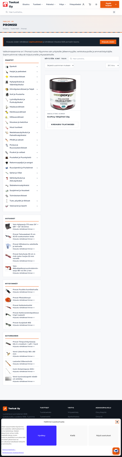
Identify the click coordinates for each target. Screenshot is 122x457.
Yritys (61, 4)
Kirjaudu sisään (108, 42)
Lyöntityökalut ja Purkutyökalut (17, 100)
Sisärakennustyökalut (19, 185)
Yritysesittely (73, 412)
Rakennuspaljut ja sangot (21, 162)
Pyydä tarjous (108, 4)
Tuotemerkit (45, 417)
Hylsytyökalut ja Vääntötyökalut (17, 83)
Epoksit (13, 66)
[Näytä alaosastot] (37, 66)
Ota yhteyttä (101, 412)
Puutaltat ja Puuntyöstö (20, 157)
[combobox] (60, 12)
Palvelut (50, 4)
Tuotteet (37, 4)
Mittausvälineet (17, 117)
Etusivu (26, 4)
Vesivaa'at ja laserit (18, 206)
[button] (117, 422)
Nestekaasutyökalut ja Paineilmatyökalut (20, 133)
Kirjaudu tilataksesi (62, 124)
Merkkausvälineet (18, 112)
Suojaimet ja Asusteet (19, 190)
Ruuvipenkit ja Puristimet (21, 168)
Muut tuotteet (16, 127)
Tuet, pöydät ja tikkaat (20, 201)
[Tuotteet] (89, 4)
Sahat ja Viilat (16, 173)
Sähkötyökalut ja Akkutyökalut (17, 179)
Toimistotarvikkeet (18, 195)
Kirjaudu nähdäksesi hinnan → (23, 229)
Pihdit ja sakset (16, 140)
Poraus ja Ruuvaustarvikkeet (18, 146)
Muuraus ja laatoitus (19, 122)
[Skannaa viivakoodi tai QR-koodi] (114, 12)
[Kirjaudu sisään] (83, 4)
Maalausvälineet (17, 107)
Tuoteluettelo (45, 412)
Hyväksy (41, 435)
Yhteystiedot (75, 4)
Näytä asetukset (103, 435)
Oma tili (99, 417)
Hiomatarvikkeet (17, 76)
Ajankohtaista (73, 417)
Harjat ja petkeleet (18, 71)
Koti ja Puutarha (17, 94)
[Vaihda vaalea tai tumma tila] (96, 4)
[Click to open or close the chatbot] (116, 451)
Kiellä (72, 435)
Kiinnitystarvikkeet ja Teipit (22, 89)
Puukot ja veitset (17, 152)
